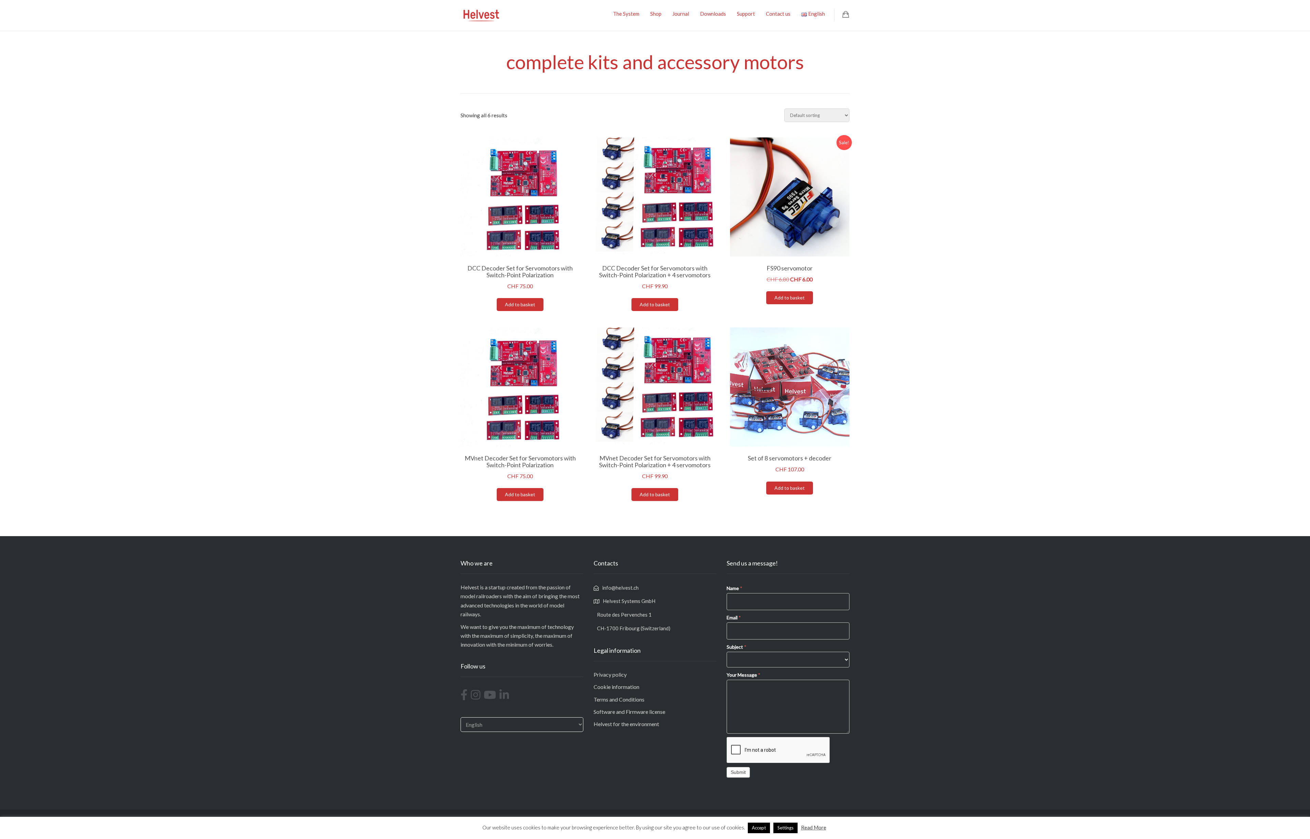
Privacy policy (610, 674)
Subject (736, 647)
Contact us (778, 14)
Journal (680, 14)
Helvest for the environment (626, 724)
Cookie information (616, 686)
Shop (655, 14)
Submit (738, 772)
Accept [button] (759, 827)
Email (734, 617)
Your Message (743, 675)
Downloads (713, 14)
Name (734, 588)
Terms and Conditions (619, 699)
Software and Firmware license (629, 711)
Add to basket (520, 304)
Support (746, 14)
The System (626, 14)
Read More (813, 827)
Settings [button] (785, 827)
